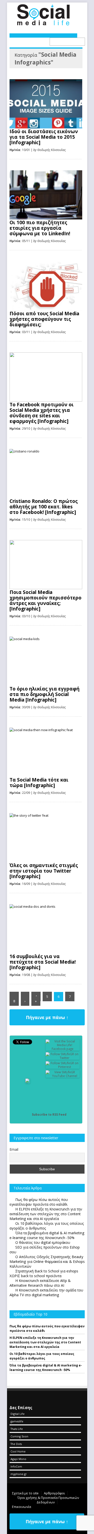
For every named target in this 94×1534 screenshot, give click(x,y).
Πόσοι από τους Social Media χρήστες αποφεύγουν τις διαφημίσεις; (44, 319)
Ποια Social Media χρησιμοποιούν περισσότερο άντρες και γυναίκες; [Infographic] (45, 600)
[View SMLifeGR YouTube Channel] (62, 1076)
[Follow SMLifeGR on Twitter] (62, 1058)
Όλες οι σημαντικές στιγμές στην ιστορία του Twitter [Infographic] (44, 871)
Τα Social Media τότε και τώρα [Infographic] (39, 783)
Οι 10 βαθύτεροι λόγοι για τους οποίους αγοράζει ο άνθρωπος (42, 1356)
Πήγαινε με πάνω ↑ (47, 1017)
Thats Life (17, 1429)
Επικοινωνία (21, 1506)
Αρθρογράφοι (54, 1493)
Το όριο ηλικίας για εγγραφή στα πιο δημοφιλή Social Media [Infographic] (44, 694)
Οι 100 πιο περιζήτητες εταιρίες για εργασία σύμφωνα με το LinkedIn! (40, 228)
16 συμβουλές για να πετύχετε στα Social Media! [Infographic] (43, 962)
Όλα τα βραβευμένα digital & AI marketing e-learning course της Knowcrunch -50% (46, 1367)
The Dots (16, 1444)
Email (14, 1149)
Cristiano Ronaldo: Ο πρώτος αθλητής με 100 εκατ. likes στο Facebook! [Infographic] (44, 506)
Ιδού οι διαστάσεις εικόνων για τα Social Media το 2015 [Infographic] (44, 137)
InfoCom (16, 1466)
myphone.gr (19, 1474)
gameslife (17, 1421)
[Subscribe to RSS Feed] (27, 1114)
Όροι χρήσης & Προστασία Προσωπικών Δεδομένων (48, 1499)
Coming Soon (19, 1436)
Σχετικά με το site (25, 1493)
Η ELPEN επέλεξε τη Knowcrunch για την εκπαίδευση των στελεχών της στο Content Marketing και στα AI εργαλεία (45, 1342)
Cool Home (18, 1451)
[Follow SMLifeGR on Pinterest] (62, 1067)
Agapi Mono (18, 1459)
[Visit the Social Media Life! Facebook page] (62, 1049)
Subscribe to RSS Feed (49, 1114)
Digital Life (18, 1414)
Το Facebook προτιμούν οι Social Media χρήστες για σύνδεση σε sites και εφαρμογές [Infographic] (42, 412)
